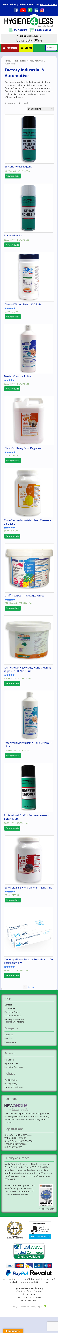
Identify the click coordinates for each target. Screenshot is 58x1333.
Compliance (9, 1008)
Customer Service (12, 1015)
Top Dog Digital (36, 1306)
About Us (8, 1034)
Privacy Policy (10, 1083)
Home (7, 60)
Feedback (9, 1038)
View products (12, 175)
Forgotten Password (13, 1067)
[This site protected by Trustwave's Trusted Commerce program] (29, 1251)
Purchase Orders (12, 1012)
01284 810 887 (48, 4)
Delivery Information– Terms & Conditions (14, 1020)
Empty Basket (43, 29)
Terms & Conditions (13, 1087)
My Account (20, 29)
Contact (8, 1004)
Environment (10, 1042)
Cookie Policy (10, 1080)
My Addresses (11, 1063)
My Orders (9, 1059)
